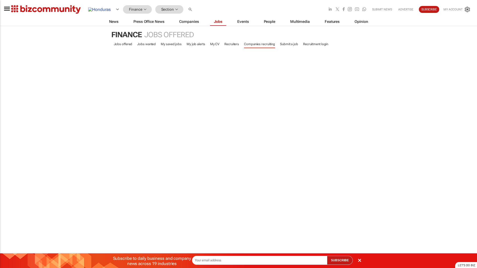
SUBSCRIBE (340, 260)
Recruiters (231, 44)
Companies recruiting (259, 44)
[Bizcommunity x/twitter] (337, 9)
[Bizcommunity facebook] (344, 9)
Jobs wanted (146, 44)
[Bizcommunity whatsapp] (364, 9)
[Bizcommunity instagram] (350, 9)
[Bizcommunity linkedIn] (330, 9)
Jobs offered (123, 44)
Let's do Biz (466, 265)
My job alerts (196, 44)
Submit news (382, 9)
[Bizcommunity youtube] (357, 9)
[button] (191, 9)
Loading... (9, 236)
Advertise (405, 9)
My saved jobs (171, 44)
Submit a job (289, 44)
